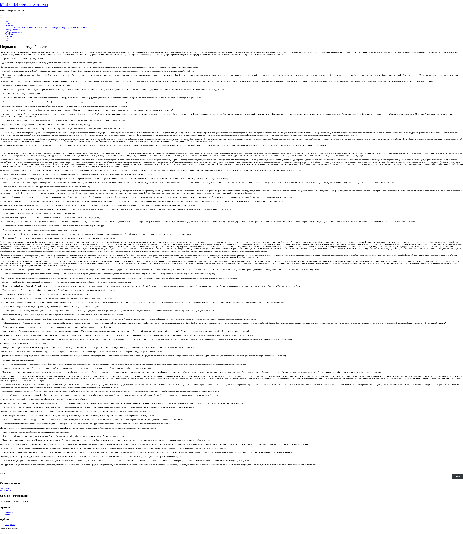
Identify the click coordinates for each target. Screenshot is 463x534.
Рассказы (8, 41)
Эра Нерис (9, 34)
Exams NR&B (5, 491)
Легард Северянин (12, 30)
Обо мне (8, 21)
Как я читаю (10, 36)
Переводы (9, 25)
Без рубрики (10, 525)
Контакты (9, 23)
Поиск (2, 473)
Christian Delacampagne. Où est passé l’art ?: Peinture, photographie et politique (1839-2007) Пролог (48, 28)
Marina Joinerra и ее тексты (24, 5)
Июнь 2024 (9, 514)
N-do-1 (7, 38)
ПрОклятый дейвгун (13, 32)
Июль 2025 (9, 512)
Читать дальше (6, 469)
